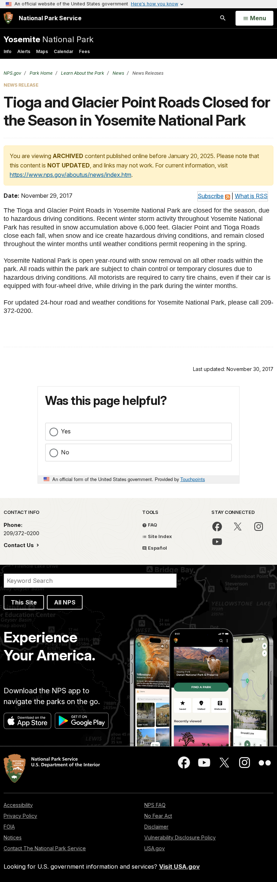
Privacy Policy (20, 816)
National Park (48, 39)
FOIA (9, 827)
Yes (66, 431)
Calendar (63, 51)
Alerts (23, 51)
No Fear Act (158, 816)
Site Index (159, 536)
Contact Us (19, 545)
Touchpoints (192, 479)
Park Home (40, 73)
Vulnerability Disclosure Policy (180, 837)
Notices (13, 837)
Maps (42, 51)
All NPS (64, 602)
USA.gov (154, 848)
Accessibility (18, 805)
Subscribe (211, 196)
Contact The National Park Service (45, 848)
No (65, 452)
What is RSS (251, 196)
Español (157, 548)
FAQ (152, 525)
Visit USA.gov (179, 866)
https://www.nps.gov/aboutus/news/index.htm (70, 174)
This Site (24, 602)
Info (8, 51)
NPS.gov (12, 73)
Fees (84, 51)
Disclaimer (156, 827)
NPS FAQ (155, 805)
